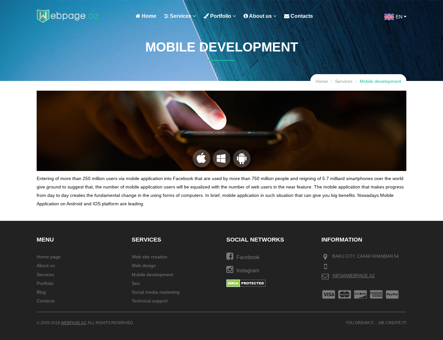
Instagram (247, 270)
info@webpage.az (353, 275)
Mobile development (152, 274)
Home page (49, 256)
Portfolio (221, 16)
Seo (136, 283)
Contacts (301, 16)
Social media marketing (156, 292)
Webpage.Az (73, 323)
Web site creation (149, 256)
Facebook (247, 257)
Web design (144, 265)
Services (181, 16)
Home (148, 16)
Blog (41, 292)
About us (260, 16)
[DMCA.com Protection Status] (246, 283)
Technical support (150, 301)
